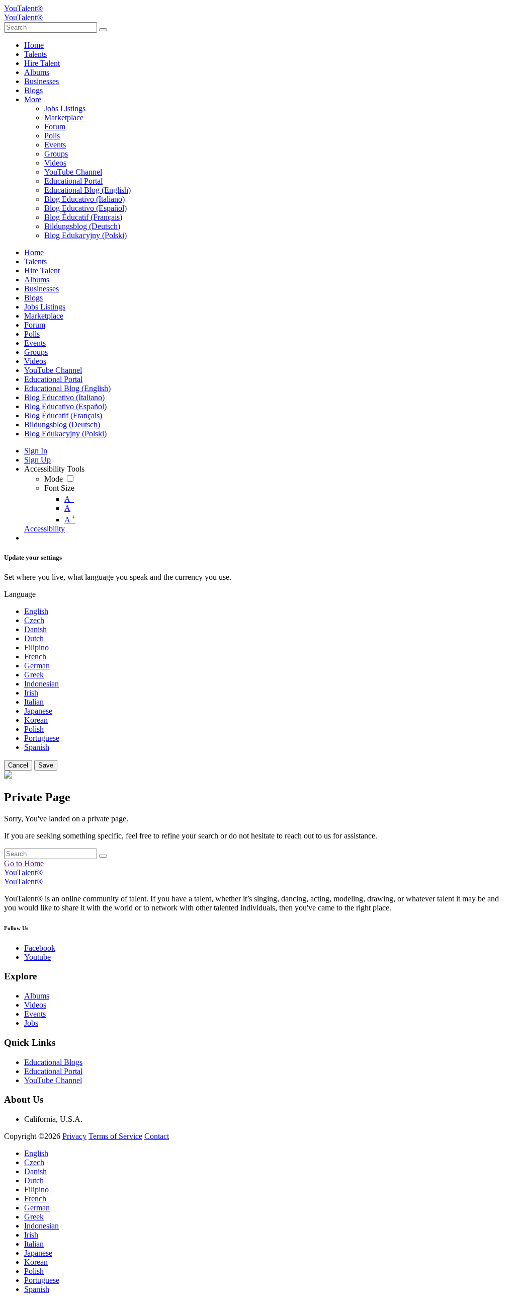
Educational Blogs (53, 1062)
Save (45, 765)
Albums (36, 995)
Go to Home (24, 863)
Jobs (31, 1023)
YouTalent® (23, 8)
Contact (156, 1136)
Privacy (74, 1136)
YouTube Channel (53, 1080)
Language (20, 594)
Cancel (18, 765)
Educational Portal (53, 1071)
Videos (35, 1005)
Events (35, 1014)
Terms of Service (115, 1136)
